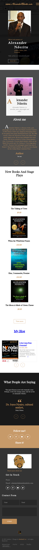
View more (19, 321)
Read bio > (13, 61)
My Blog (19, 331)
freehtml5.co (22, 539)
